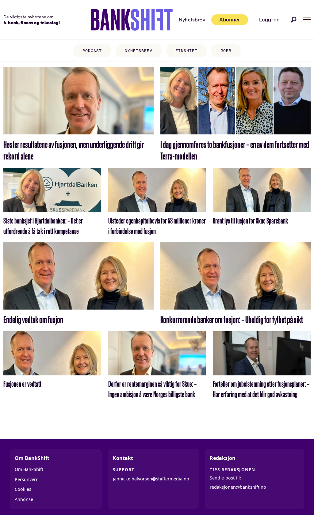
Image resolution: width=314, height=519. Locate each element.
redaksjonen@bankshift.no (238, 487)
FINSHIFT (186, 50)
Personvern (27, 479)
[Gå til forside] (132, 20)
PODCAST (92, 50)
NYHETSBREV (138, 50)
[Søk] (294, 19)
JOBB (226, 50)
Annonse (24, 499)
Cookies (23, 489)
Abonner (229, 19)
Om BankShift (29, 469)
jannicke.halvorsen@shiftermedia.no (151, 479)
